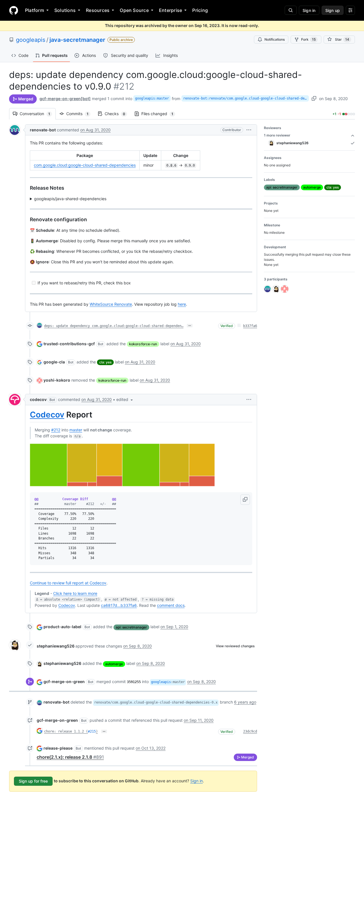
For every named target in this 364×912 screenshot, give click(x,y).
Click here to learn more (75, 593)
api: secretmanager (131, 627)
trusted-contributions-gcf (69, 343)
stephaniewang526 (56, 646)
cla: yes (105, 362)
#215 (92, 731)
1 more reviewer (277, 135)
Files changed (160, 113)
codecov (38, 399)
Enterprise (170, 10)
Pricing (200, 10)
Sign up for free (33, 781)
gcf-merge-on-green (64, 681)
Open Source (134, 10)
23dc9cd (250, 731)
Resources (97, 10)
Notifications (274, 39)
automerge (114, 664)
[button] (248, 130)
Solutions (65, 10)
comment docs (171, 605)
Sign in (196, 780)
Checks (118, 113)
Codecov (47, 414)
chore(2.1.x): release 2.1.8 (70, 757)
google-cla (54, 361)
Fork (308, 39)
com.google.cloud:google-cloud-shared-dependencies (85, 165)
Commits (80, 113)
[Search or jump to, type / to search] (291, 10)
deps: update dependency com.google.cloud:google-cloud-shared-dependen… (113, 326)
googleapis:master (152, 98)
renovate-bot (43, 129)
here (182, 304)
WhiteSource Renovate (111, 304)
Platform (34, 10)
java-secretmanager (77, 39)
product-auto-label (62, 626)
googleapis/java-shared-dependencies (70, 198)
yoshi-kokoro (57, 380)
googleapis (30, 39)
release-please (58, 748)
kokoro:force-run (143, 344)
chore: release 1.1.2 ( (66, 731)
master (75, 429)
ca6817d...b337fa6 (119, 605)
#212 (55, 429)
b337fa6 (250, 326)
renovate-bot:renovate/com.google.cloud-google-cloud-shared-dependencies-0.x (246, 98)
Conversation (38, 113)
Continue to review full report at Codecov (68, 582)
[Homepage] (13, 10)
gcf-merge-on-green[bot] (65, 98)
